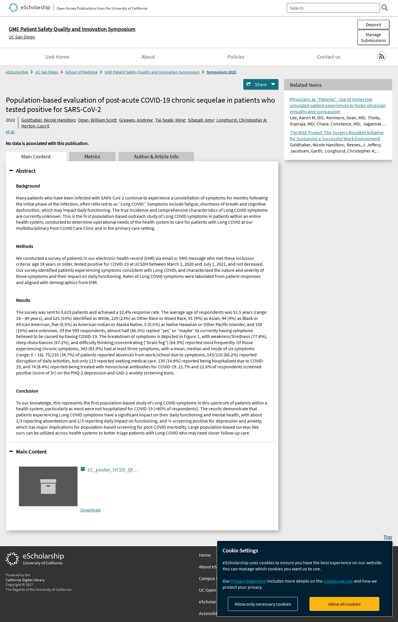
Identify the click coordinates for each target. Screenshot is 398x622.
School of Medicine (81, 72)
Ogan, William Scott (97, 120)
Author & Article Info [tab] (156, 156)
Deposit (373, 24)
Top (387, 536)
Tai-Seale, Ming (170, 120)
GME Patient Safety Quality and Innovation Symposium (152, 72)
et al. (10, 131)
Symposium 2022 (221, 72)
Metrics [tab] (92, 156)
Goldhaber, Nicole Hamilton (48, 120)
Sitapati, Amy (201, 120)
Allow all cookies (344, 604)
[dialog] (304, 578)
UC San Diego (22, 37)
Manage (373, 37)
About (148, 57)
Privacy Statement (248, 581)
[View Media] (109, 471)
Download (90, 510)
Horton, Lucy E (35, 126)
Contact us (329, 57)
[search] (384, 7)
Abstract (26, 170)
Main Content (31, 451)
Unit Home (57, 57)
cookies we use (338, 581)
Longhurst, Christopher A (241, 120)
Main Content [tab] (36, 156)
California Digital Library (25, 579)
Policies (236, 57)
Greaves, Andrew (135, 120)
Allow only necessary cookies (263, 604)
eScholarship (17, 72)
